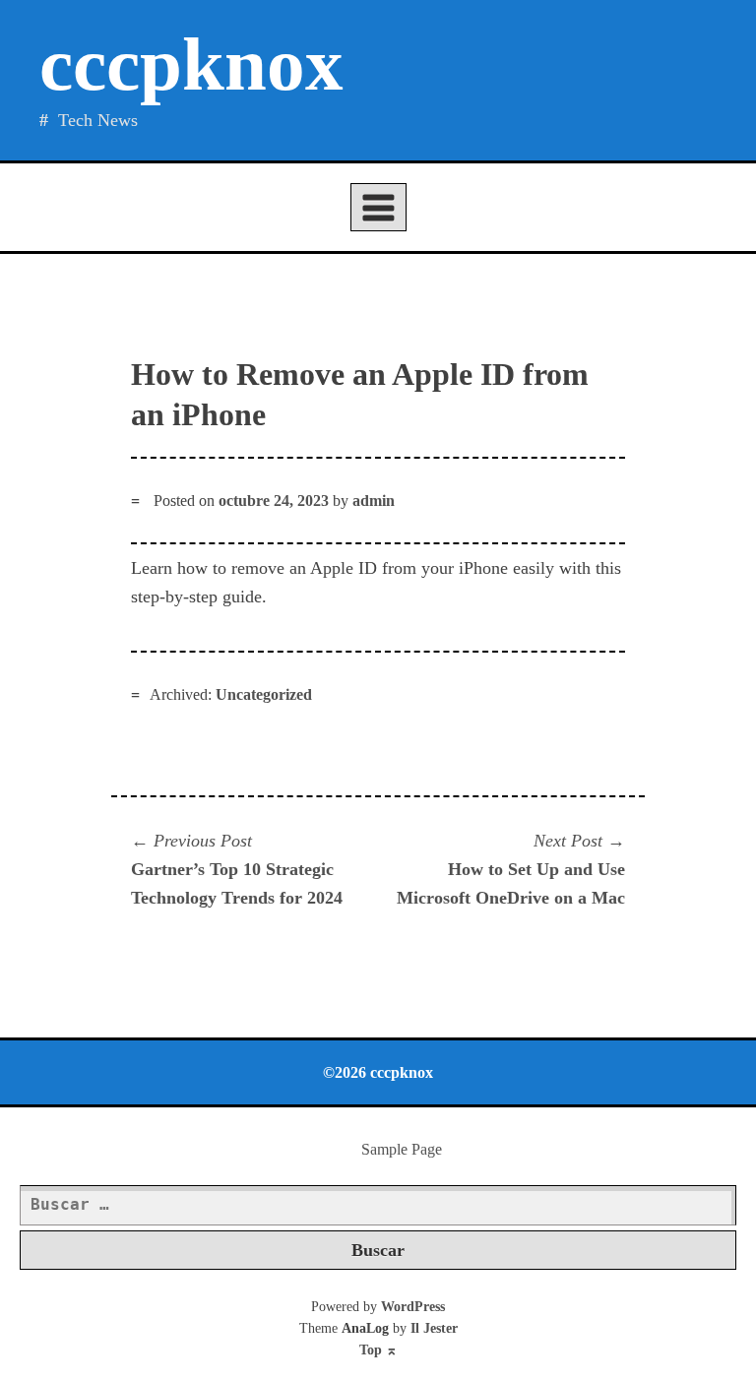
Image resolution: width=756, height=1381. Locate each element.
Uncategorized (264, 694)
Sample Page (401, 1149)
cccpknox (191, 64)
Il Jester (434, 1328)
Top (378, 1350)
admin (373, 500)
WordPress (413, 1306)
